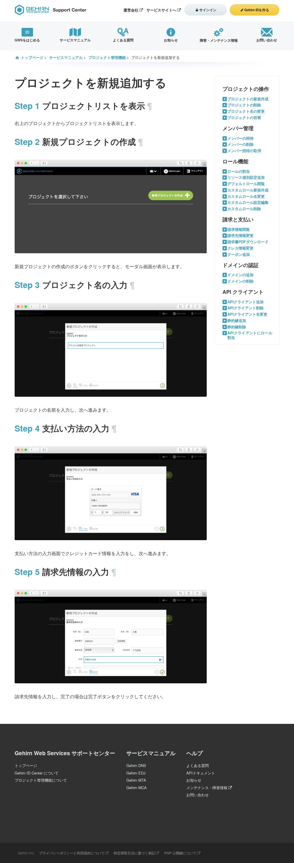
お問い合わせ (197, 794)
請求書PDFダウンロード (247, 242)
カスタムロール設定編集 (247, 202)
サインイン (207, 9)
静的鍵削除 (236, 327)
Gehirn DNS (136, 765)
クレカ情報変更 (240, 248)
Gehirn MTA (136, 780)
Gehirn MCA (136, 787)
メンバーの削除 (240, 144)
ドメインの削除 (240, 281)
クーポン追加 (238, 254)
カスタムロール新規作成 (247, 190)
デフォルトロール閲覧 (246, 184)
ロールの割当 (238, 171)
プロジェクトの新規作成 (247, 99)
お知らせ (193, 780)
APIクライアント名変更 (247, 314)
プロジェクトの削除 (244, 105)
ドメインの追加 (240, 275)
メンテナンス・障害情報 (206, 787)
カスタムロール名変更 (246, 196)
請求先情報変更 (240, 235)
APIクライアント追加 (245, 302)
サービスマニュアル (66, 57)
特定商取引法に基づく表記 (134, 853)
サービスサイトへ (161, 10)
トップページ (32, 57)
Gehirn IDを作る (256, 9)
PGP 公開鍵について (180, 853)
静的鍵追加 (236, 321)
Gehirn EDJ (135, 773)
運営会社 (130, 10)
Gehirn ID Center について (37, 773)
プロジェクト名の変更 (246, 111)
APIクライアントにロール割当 (249, 335)
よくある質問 (197, 765)
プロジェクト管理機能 (107, 57)
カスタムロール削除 (244, 209)
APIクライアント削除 (245, 308)
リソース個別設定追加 (246, 177)
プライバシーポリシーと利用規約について (72, 853)
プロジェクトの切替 (244, 118)
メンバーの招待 (240, 138)
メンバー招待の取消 (244, 151)
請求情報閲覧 (238, 229)
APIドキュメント (200, 773)
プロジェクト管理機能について (41, 780)
